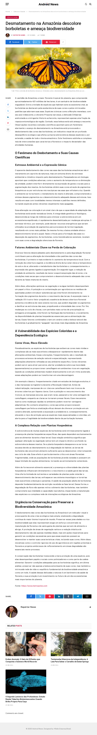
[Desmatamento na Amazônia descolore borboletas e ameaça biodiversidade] (48, 67)
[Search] (90, 4)
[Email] (8, 129)
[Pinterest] (8, 123)
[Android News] (48, 4)
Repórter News (19, 35)
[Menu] (7, 4)
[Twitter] (8, 110)
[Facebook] (8, 104)
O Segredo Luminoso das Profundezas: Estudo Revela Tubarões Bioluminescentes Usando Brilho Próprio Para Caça (25, 699)
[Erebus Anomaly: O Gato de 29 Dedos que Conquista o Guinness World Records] (26, 644)
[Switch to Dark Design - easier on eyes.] (86, 4)
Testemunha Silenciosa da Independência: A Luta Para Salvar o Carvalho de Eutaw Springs (70, 660)
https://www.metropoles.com (34, 586)
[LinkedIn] (8, 117)
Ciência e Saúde (12, 17)
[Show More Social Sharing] (63, 42)
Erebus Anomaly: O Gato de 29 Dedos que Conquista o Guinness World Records (23, 660)
